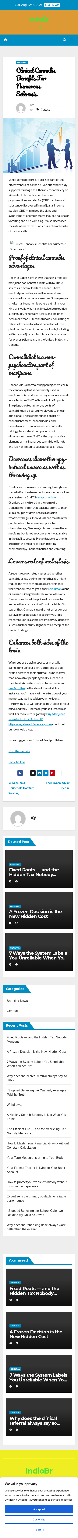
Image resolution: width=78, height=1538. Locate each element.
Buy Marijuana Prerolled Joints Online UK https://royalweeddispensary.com (37, 719)
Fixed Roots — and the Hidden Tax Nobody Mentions (34, 874)
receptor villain (46, 497)
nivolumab (55, 589)
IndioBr (39, 19)
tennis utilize (17, 688)
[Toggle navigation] (72, 40)
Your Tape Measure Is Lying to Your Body (35, 1157)
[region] (39, 1507)
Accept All (39, 1509)
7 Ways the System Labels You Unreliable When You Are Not (38, 957)
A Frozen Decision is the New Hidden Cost (35, 914)
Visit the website (19, 751)
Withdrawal (14, 1104)
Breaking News (17, 1000)
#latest (45, 109)
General (22, 62)
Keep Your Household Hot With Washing (21, 788)
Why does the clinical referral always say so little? (33, 1423)
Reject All (39, 1529)
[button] (64, 40)
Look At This (17, 762)
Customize (39, 1519)
